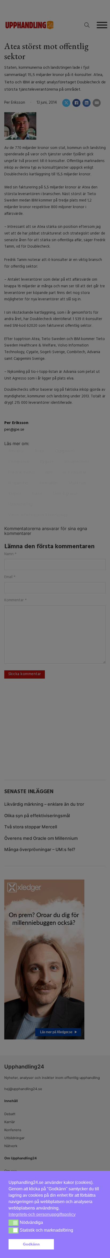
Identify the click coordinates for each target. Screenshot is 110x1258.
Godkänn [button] (31, 1244)
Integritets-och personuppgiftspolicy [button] (42, 1214)
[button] (78, 1244)
